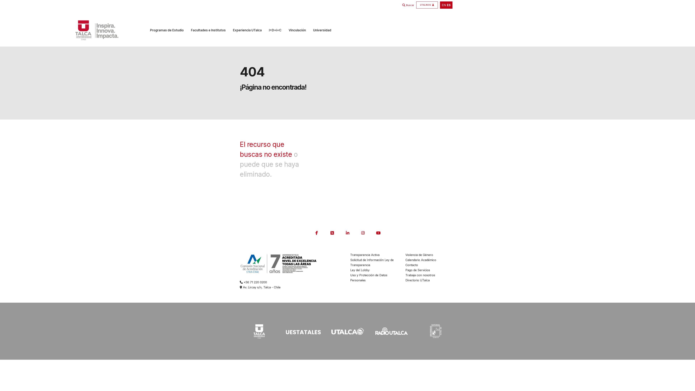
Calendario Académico (420, 260)
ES (449, 5)
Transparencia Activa (365, 255)
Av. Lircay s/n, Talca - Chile (261, 287)
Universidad (322, 30)
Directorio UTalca (417, 280)
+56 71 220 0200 (255, 282)
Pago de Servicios (417, 270)
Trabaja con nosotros (420, 275)
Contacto (411, 265)
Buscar (410, 5)
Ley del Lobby (360, 270)
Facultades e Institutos (208, 30)
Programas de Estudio (167, 30)
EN (444, 5)
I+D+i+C (275, 30)
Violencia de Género (419, 255)
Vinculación (297, 30)
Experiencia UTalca (247, 30)
